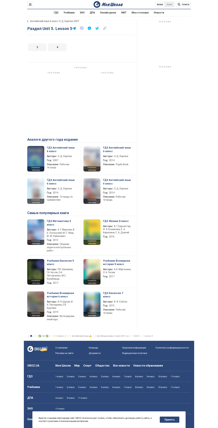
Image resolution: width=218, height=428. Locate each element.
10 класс (162, 376)
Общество (102, 365)
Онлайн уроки (108, 12)
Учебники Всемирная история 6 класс (60, 295)
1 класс (59, 376)
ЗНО (82, 12)
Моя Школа (63, 365)
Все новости (121, 365)
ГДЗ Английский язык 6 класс (61, 149)
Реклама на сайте (64, 353)
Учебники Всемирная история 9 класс (116, 262)
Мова (160, 4)
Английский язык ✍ (82, 336)
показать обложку (35, 168)
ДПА (92, 12)
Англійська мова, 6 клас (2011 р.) (113, 336)
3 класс (82, 376)
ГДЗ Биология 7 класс (113, 295)
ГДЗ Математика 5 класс (59, 223)
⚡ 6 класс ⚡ (60, 336)
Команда (93, 347)
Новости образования (148, 365)
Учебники (69, 12)
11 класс (175, 376)
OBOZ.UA (33, 365)
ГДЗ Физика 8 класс (116, 221)
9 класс (150, 376)
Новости (159, 12)
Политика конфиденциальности (172, 347)
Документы (95, 353)
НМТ (124, 12)
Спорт (87, 365)
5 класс (105, 376)
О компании (61, 347)
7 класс (128, 376)
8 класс (139, 376)
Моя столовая (140, 12)
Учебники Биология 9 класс (60, 262)
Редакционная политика (134, 353)
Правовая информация (134, 347)
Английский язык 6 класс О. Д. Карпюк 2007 (54, 21)
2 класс (71, 376)
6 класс (116, 376)
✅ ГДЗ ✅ (43, 336)
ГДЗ (56, 12)
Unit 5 (136, 336)
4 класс (93, 376)
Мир (77, 365)
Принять (170, 419)
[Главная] (31, 336)
